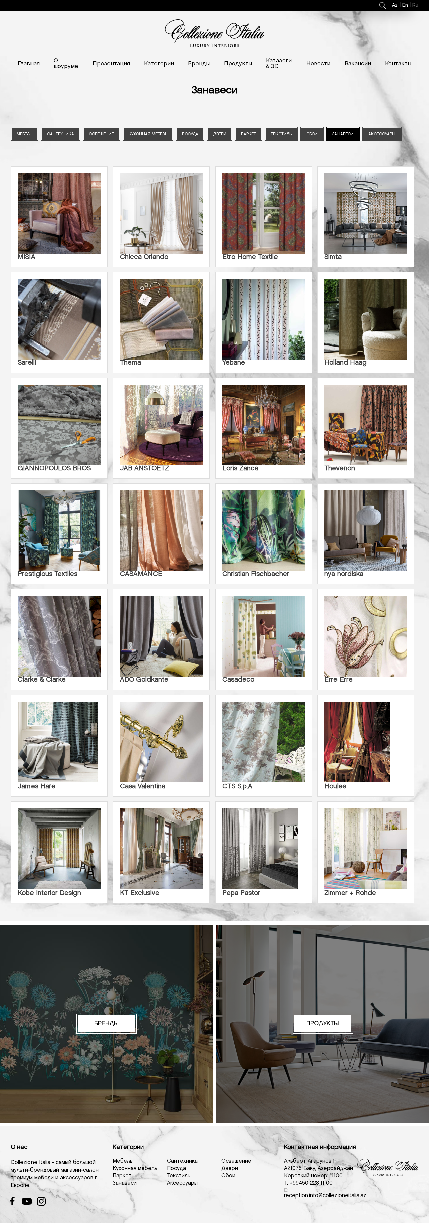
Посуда (176, 1168)
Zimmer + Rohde (350, 893)
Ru (415, 5)
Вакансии (358, 63)
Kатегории (159, 63)
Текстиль (178, 1175)
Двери (229, 1168)
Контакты (398, 63)
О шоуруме (66, 63)
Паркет (122, 1175)
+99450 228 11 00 (311, 1183)
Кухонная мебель (135, 1168)
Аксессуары (182, 1183)
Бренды (199, 63)
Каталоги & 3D (279, 63)
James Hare (36, 786)
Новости (318, 63)
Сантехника (182, 1161)
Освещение (236, 1161)
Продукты (238, 63)
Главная (29, 63)
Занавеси (125, 1183)
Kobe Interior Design (49, 893)
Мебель (123, 1161)
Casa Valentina (142, 786)
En (405, 5)
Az (395, 5)
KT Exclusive (139, 893)
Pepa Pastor (241, 893)
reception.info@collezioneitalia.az (325, 1195)
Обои (228, 1175)
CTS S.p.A (237, 786)
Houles (335, 786)
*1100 (336, 1175)
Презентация (111, 63)
